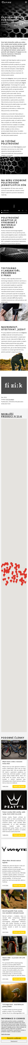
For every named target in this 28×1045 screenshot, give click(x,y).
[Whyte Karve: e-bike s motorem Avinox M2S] (14, 749)
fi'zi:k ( (7, 399)
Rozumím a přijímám (14, 1038)
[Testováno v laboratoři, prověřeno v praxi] (14, 312)
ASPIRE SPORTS (5, 22)
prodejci (11, 399)
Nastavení (14, 1041)
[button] (20, 581)
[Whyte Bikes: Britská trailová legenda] (14, 848)
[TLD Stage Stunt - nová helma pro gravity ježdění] (14, 992)
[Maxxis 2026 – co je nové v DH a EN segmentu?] (14, 946)
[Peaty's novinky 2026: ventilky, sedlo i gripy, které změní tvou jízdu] (14, 800)
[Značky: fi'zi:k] (14, 385)
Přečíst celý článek (19, 786)
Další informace (5, 1034)
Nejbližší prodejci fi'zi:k (11, 415)
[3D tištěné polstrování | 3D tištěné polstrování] (14, 165)
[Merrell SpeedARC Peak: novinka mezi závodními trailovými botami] (14, 899)
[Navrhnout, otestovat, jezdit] (14, 362)
